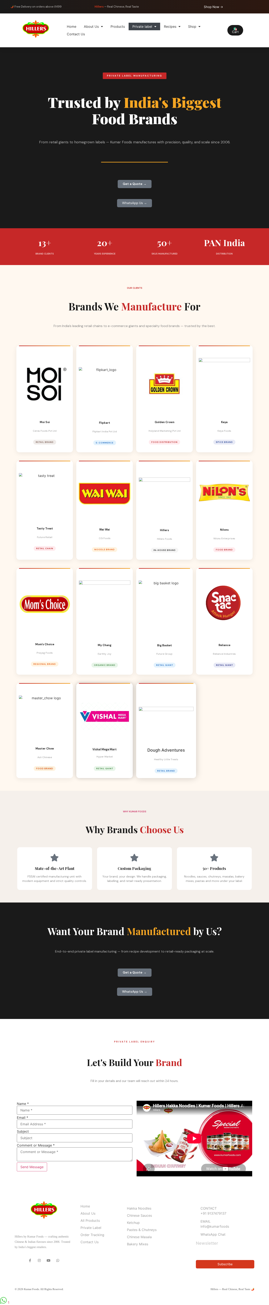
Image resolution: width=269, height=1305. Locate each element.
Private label (142, 26)
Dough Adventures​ (166, 750)
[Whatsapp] (57, 1260)
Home (71, 26)
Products (118, 26)
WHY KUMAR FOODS (134, 811)
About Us (91, 26)
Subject (23, 1131)
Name (23, 1103)
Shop (192, 26)
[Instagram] (39, 1260)
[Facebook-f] (30, 1260)
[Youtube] (48, 1260)
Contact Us (76, 34)
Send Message (32, 1167)
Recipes (170, 26)
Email (22, 1117)
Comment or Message (36, 1145)
